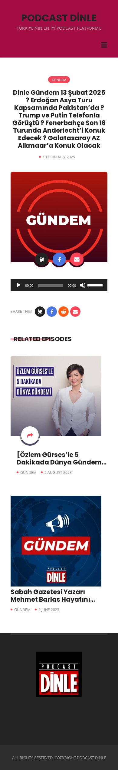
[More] (30, 435)
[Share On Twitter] (41, 259)
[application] (59, 285)
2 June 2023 (48, 609)
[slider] (95, 284)
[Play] (18, 285)
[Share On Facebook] (59, 259)
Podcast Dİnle (59, 18)
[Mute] (83, 285)
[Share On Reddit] (63, 311)
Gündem (59, 80)
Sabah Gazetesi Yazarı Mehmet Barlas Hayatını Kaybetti (50, 599)
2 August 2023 (58, 472)
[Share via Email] (77, 259)
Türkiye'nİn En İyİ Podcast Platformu (59, 28)
